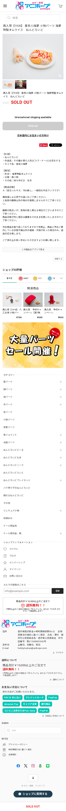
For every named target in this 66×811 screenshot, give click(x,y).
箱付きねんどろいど (13, 495)
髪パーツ (7, 381)
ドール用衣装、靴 (12, 533)
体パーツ (7, 397)
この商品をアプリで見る (32, 249)
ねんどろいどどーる (13, 450)
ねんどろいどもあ (12, 457)
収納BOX (7, 518)
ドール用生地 (10, 526)
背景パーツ (9, 427)
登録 (58, 591)
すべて (9, 278)
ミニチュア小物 (11, 510)
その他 (6, 503)
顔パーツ (7, 389)
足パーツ (7, 412)
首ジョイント (10, 435)
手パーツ (7, 404)
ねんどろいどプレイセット (16, 480)
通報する (58, 259)
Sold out (33, 126)
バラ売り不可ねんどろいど (16, 488)
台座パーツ (9, 442)
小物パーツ (9, 419)
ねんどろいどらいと (13, 472)
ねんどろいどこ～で (13, 465)
